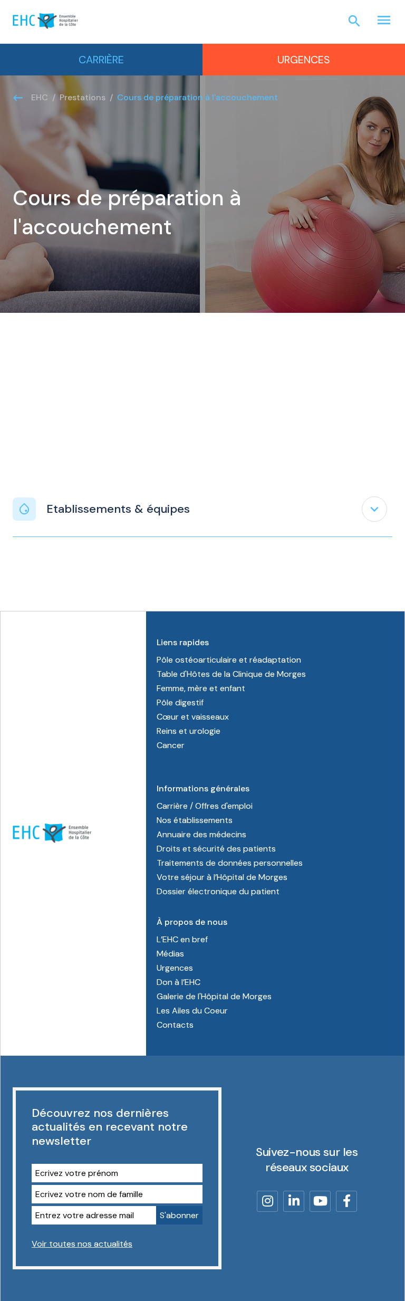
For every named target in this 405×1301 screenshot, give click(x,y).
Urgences (303, 59)
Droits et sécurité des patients (216, 848)
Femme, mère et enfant (201, 688)
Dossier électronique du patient (218, 891)
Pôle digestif (180, 702)
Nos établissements (195, 820)
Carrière (101, 59)
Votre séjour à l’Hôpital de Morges (222, 877)
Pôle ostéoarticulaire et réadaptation (229, 659)
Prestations (82, 97)
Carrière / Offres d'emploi (205, 805)
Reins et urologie (188, 730)
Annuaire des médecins (201, 834)
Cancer (171, 745)
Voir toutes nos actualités (82, 1243)
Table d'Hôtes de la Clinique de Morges (231, 674)
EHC (39, 97)
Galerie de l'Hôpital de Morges (214, 996)
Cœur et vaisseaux (193, 716)
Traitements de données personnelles (230, 862)
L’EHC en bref (182, 939)
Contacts (175, 1024)
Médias (170, 953)
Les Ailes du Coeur (192, 1010)
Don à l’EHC (178, 982)
